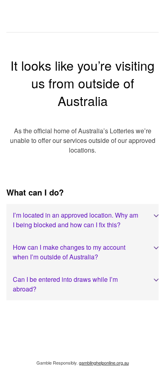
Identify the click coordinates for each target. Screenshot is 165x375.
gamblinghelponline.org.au (104, 362)
